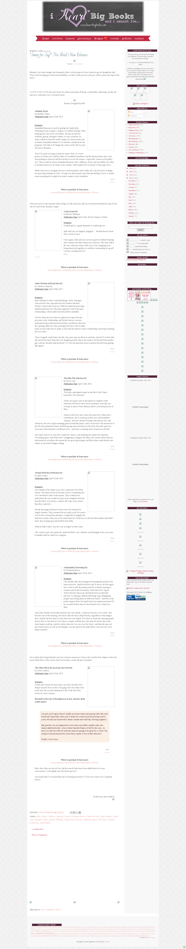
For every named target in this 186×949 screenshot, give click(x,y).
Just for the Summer (74, 931)
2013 (131, 178)
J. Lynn (141, 929)
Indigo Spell (127, 929)
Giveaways (84, 38)
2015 (131, 172)
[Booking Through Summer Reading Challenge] (140, 573)
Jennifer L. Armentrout (42, 931)
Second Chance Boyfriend (126, 933)
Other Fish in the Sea (74, 820)
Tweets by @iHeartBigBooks (136, 259)
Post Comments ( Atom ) (51, 910)
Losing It (112, 931)
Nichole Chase (41, 820)
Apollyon (40, 927)
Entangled (75, 929)
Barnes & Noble (66, 192)
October (131, 187)
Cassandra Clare (86, 927)
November (132, 184)
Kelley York (98, 931)
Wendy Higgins (145, 936)
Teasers (70, 38)
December (132, 181)
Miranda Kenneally (133, 931)
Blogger (107, 942)
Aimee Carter (34, 927)
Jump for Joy (65, 931)
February (132, 213)
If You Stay (121, 929)
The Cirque (62, 936)
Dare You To (62, 929)
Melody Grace (125, 931)
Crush (67, 816)
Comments (133, 116)
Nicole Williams (56, 820)
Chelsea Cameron (56, 816)
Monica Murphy (150, 931)
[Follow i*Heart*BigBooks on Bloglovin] (140, 103)
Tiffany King (93, 936)
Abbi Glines (41, 816)
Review (89, 933)
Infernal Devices (134, 929)
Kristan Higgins (105, 931)
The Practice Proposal (84, 936)
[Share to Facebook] (80, 812)
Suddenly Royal (90, 820)
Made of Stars (118, 931)
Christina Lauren (94, 927)
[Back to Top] (184, 947)
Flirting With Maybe (93, 929)
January (131, 216)
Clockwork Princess (104, 927)
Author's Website (91, 192)
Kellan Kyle (92, 931)
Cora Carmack (122, 927)
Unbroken (105, 936)
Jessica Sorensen (54, 931)
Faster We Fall (93, 816)
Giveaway (132, 136)
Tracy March (100, 936)
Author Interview (134, 125)
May (130, 203)
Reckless (85, 933)
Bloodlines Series (56, 927)
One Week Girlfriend (68, 933)
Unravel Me (111, 936)
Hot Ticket (115, 929)
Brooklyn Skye (78, 927)
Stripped (142, 933)
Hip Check (104, 929)
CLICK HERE (142, 501)
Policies (126, 38)
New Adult (35, 933)
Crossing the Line (39, 929)
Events (115, 38)
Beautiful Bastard (47, 927)
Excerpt (80, 929)
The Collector (68, 936)
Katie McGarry (84, 931)
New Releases (133, 141)
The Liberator (75, 936)
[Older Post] (119, 902)
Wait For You (125, 936)
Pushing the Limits (78, 933)
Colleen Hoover (113, 927)
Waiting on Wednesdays (137, 153)
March (131, 210)
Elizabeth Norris (78, 816)
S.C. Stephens (116, 933)
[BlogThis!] (74, 812)
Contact (139, 38)
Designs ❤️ (101, 38)
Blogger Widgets (150, 937)
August (131, 194)
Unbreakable (45, 823)
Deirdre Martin (68, 929)
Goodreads (112, 182)
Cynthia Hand (47, 929)
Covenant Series (138, 927)
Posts (131, 112)
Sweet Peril (148, 933)
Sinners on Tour (136, 933)
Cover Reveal (133, 133)
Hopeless (110, 929)
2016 (131, 168)
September (132, 190)
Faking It (85, 929)
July (130, 197)
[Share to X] (77, 812)
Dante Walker (55, 929)
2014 (131, 175)
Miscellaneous (133, 139)
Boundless (71, 927)
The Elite (102, 820)
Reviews (57, 38)
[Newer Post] (31, 902)
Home (45, 38)
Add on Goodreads (78, 270)
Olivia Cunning (59, 933)
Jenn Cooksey (106, 816)
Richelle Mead (101, 933)
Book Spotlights (64, 927)
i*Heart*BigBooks (77, 64)
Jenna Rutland (147, 929)
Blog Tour (132, 127)
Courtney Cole (130, 927)
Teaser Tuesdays (38, 936)
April (130, 206)
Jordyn (59, 931)
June (130, 200)
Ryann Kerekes (108, 933)
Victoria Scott (118, 936)
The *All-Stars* (134, 150)
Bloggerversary (134, 130)
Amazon (54, 192)
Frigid (100, 929)
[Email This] (71, 812)
